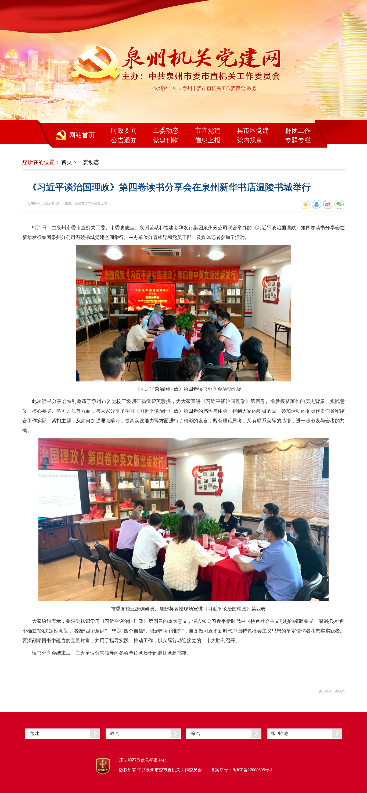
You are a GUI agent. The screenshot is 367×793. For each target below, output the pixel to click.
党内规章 (249, 140)
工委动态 (166, 130)
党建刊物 (166, 140)
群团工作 (298, 130)
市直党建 (208, 130)
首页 (66, 162)
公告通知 (124, 140)
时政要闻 (124, 130)
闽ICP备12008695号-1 (252, 769)
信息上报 (208, 140)
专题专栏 (298, 140)
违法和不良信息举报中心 (142, 760)
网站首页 (82, 135)
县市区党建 (253, 130)
